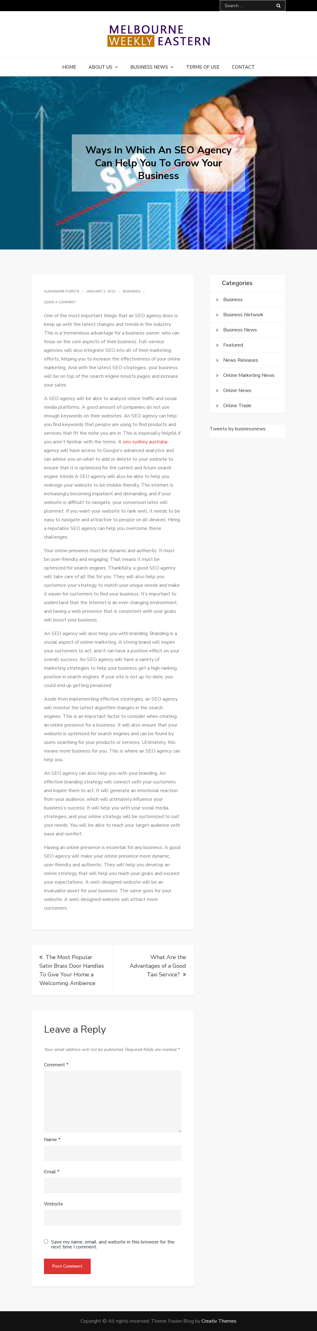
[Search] (278, 5)
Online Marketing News (249, 375)
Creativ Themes (219, 1321)
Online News (237, 390)
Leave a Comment (60, 302)
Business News (149, 67)
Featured (233, 345)
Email (51, 1171)
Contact (243, 67)
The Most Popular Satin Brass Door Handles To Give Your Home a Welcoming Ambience (71, 970)
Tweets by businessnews (238, 428)
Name (52, 1139)
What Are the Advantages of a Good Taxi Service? (158, 965)
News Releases (240, 360)
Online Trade (237, 405)
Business (132, 291)
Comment (56, 1064)
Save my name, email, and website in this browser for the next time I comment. (113, 1244)
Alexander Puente (61, 291)
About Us (100, 67)
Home (69, 67)
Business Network (243, 314)
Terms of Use (202, 67)
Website (53, 1204)
